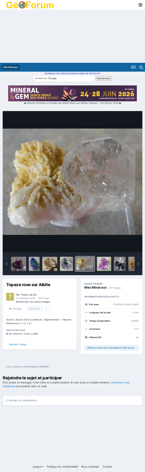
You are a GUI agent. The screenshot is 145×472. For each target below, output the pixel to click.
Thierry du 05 (28, 294)
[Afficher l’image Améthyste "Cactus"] (18, 264)
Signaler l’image (18, 344)
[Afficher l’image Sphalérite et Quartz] (120, 264)
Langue (37, 466)
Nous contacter (90, 466)
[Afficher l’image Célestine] (66, 264)
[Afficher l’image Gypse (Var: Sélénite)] (49, 264)
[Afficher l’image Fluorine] (104, 264)
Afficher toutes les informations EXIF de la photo (113, 347)
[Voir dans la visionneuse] (72, 182)
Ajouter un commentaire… (23, 400)
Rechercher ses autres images (33, 301)
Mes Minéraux (95, 287)
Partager (16, 308)
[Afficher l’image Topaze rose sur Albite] (85, 264)
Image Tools (128, 246)
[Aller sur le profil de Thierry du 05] (10, 297)
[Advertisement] (72, 36)
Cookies (107, 466)
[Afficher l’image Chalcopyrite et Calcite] (34, 264)
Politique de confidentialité (62, 466)
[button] (6, 264)
